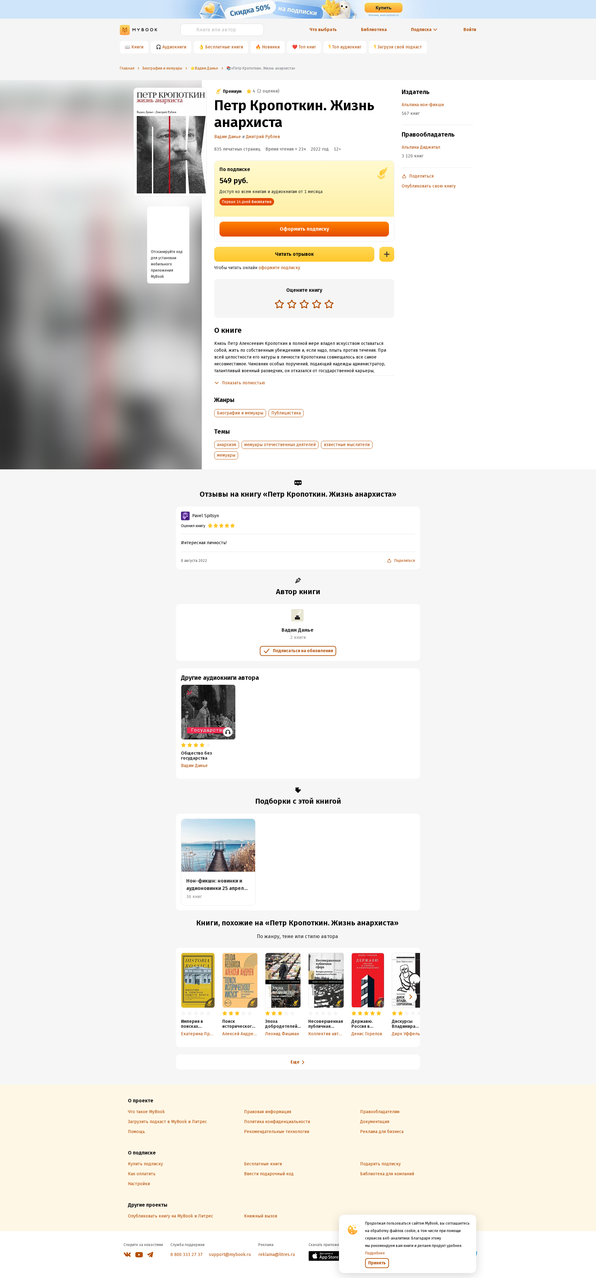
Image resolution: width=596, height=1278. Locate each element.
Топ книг (307, 47)
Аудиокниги (174, 47)
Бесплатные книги (224, 47)
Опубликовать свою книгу (429, 186)
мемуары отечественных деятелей (280, 444)
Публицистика (286, 413)
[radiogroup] (304, 304)
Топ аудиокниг (346, 47)
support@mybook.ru (230, 1254)
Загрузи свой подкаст (399, 47)
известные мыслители (347, 444)
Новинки (271, 47)
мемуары (226, 455)
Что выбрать (323, 29)
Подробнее (375, 1253)
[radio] (279, 304)
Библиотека (374, 29)
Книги (137, 47)
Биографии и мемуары (240, 413)
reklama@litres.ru (276, 1254)
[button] (410, 997)
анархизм (226, 444)
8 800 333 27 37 (186, 1254)
